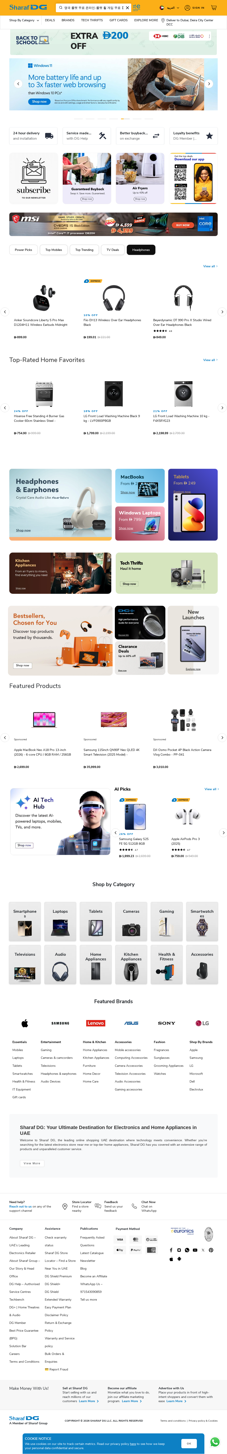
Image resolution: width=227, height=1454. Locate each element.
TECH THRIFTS (92, 20)
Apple (194, 1052)
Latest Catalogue (92, 1255)
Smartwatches (22, 1076)
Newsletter (87, 1263)
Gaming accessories (128, 1092)
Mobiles (17, 1052)
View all (209, 263)
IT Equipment (21, 1092)
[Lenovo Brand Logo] (95, 1025)
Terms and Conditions (24, 1364)
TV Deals (113, 250)
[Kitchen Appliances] (60, 575)
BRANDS (68, 20)
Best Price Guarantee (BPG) (23, 1337)
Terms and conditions (173, 1423)
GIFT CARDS (119, 20)
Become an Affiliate (93, 1278)
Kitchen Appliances (96, 1060)
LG (191, 1068)
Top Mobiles (53, 250)
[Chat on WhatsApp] (215, 1442)
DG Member (17, 1325)
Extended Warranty (58, 1302)
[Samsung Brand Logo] (60, 1025)
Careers (14, 1356)
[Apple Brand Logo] (24, 1025)
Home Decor (91, 1076)
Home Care (90, 1084)
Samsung (196, 1060)
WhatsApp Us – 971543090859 (91, 1290)
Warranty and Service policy (59, 1344)
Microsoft (196, 1076)
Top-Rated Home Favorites (47, 362)
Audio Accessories (128, 1084)
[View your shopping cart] (214, 7)
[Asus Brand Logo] (131, 1025)
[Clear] (127, 7)
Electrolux (196, 1092)
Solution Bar (17, 1348)
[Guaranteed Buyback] (87, 178)
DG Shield (52, 1294)
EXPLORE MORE (146, 20)
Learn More (87, 1403)
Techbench (16, 1302)
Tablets (17, 1068)
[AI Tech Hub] (60, 823)
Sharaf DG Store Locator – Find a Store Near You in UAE (60, 1263)
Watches (160, 1076)
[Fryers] (140, 178)
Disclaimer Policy (56, 1317)
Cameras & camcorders (57, 1060)
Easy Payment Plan (58, 1309)
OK (189, 1443)
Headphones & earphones (58, 1076)
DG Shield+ (52, 1286)
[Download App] (193, 178)
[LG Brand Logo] (202, 1025)
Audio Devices (51, 1084)
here (133, 1444)
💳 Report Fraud (56, 1372)
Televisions (48, 1068)
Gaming (46, 1052)
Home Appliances (95, 1052)
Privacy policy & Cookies (203, 1423)
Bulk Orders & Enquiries (54, 1360)
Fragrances (161, 1052)
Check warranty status (56, 1244)
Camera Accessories (129, 1068)
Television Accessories (130, 1076)
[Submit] (60, 7)
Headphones (141, 250)
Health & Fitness (23, 1084)
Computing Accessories (131, 1060)
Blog (83, 1271)
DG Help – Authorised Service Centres (24, 1290)
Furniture (89, 1068)
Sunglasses (162, 1060)
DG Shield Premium (58, 1278)
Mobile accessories (128, 1052)
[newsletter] (33, 178)
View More (32, 1165)
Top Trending (84, 250)
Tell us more (88, 1302)
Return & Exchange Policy (58, 1329)
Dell (192, 1084)
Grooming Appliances (169, 1068)
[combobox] (93, 8)
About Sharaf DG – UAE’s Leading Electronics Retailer (22, 1247)
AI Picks (122, 791)
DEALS (50, 20)
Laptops (18, 1060)
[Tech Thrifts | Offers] (167, 575)
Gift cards (19, 1099)
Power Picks (23, 250)
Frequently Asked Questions (92, 1244)
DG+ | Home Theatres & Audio (24, 1313)
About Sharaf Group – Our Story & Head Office (24, 1271)
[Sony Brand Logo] (166, 1025)
